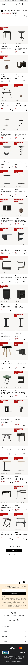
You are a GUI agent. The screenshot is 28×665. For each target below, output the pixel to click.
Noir (14, 13)
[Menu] (26, 3)
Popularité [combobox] (19, 15)
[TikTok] (18, 619)
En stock (7, 10)
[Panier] (22, 3)
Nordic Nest (5, 641)
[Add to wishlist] (10, 52)
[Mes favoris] (19, 3)
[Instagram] (14, 619)
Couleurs (25, 10)
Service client (5, 626)
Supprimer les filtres (5, 13)
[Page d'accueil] (3, 4)
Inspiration (4, 636)
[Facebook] (10, 619)
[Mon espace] (16, 3)
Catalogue (4, 631)
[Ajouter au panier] (12, 52)
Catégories (12, 10)
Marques (19, 10)
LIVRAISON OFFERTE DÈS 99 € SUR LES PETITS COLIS (15, 0)
